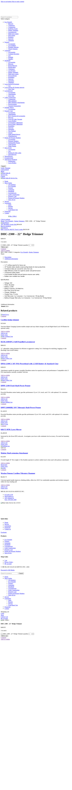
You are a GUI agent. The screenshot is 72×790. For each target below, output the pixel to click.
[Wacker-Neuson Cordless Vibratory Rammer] (3, 468)
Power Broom (12, 75)
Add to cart (5, 247)
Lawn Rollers (12, 121)
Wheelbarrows (12, 136)
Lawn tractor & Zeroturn (11, 84)
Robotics (11, 37)
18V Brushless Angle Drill (9, 224)
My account (8, 564)
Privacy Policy (8, 562)
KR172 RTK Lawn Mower (11, 429)
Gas (9, 55)
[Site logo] (7, 175)
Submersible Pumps (14, 143)
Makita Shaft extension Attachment (14, 453)
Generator (7, 50)
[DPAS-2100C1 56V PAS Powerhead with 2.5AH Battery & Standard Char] (6, 358)
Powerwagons (12, 104)
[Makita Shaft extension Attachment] (5, 446)
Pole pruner (11, 35)
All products (12, 184)
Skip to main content (18, 1)
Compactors (11, 27)
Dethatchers (11, 161)
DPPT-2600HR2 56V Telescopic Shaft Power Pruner (21, 408)
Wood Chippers (13, 49)
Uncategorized (8, 158)
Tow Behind (12, 131)
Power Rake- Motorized (15, 124)
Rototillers (11, 77)
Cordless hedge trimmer (10, 320)
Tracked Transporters (14, 106)
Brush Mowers (12, 65)
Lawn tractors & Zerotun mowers (14, 87)
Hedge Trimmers (13, 30)
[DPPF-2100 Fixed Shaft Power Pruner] (6, 380)
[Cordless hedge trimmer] (5, 314)
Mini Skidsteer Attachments (16, 102)
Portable (10, 57)
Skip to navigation (6, 1)
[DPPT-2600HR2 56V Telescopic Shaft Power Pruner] (6, 402)
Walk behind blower (14, 134)
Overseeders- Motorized (15, 122)
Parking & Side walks (14, 153)
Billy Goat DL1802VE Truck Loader (12, 229)
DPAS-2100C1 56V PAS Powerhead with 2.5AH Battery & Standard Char (29, 364)
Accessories (11, 44)
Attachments (12, 94)
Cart (5, 560)
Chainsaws (11, 25)
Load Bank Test (13, 210)
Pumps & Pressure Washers (12, 138)
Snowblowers (12, 154)
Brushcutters (12, 67)
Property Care (8, 111)
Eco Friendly (8, 22)
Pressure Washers (13, 141)
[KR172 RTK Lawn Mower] (4, 424)
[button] (4, 333)
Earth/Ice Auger (13, 29)
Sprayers (10, 39)
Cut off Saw (11, 70)
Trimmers (11, 40)
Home (3, 221)
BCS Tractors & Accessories (16, 116)
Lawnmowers (12, 32)
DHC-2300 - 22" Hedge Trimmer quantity (15, 245)
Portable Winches (13, 47)
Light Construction (10, 97)
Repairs (10, 206)
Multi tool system (13, 34)
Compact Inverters (13, 54)
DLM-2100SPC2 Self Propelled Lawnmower (18, 342)
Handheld (7, 60)
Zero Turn (11, 89)
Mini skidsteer (12, 101)
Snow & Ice (8, 148)
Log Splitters (12, 45)
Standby (10, 59)
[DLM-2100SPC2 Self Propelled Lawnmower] (7, 336)
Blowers (10, 24)
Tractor (10, 132)
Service (10, 208)
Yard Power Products (10, 159)
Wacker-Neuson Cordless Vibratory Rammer (18, 473)
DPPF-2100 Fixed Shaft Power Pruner (15, 386)
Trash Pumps (12, 144)
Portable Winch (9, 107)
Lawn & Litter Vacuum (15, 119)
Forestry (6, 42)
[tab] (7, 257)
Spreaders (11, 81)
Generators (7, 526)
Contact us (7, 529)
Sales (9, 205)
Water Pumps (12, 146)
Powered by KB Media (8, 570)
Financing (7, 527)
